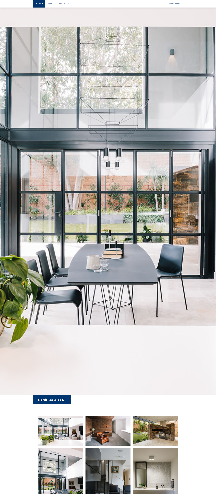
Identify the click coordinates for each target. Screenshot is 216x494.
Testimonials (174, 4)
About (51, 4)
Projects (64, 4)
